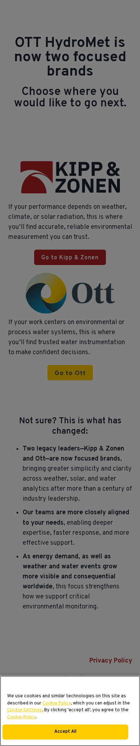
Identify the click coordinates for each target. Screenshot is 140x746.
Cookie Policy (56, 703)
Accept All (65, 732)
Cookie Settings (24, 710)
